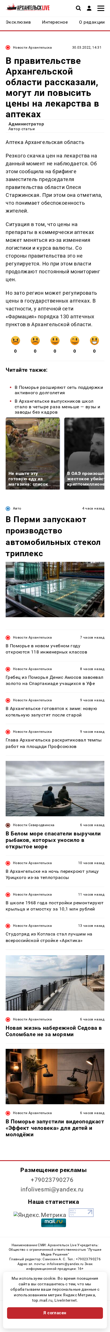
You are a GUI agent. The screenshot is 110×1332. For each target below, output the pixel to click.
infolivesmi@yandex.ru (52, 1189)
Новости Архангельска (32, 47)
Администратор (26, 124)
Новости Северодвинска (34, 825)
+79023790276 (52, 1180)
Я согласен (55, 1312)
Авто (17, 508)
